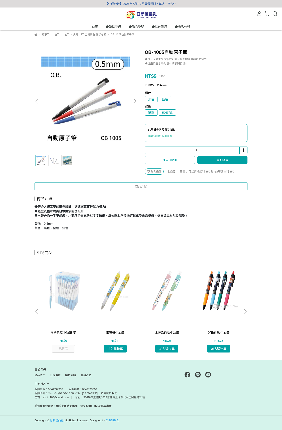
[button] (135, 101)
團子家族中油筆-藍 (63, 332)
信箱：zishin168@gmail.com (52, 397)
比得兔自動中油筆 (167, 332)
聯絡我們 (86, 375)
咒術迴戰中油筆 (218, 332)
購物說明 (70, 375)
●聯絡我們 (113, 26)
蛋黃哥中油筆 (115, 332)
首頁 (95, 26)
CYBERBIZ (112, 420)
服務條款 (55, 375)
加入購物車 (170, 160)
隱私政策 (40, 375)
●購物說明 (136, 26)
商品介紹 (141, 186)
